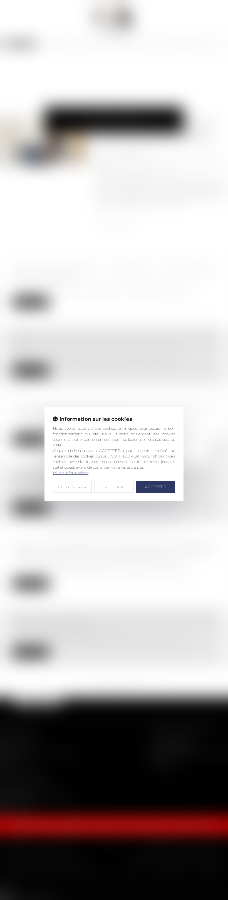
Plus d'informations (70, 472)
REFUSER (114, 486)
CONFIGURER (72, 486)
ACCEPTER (156, 486)
